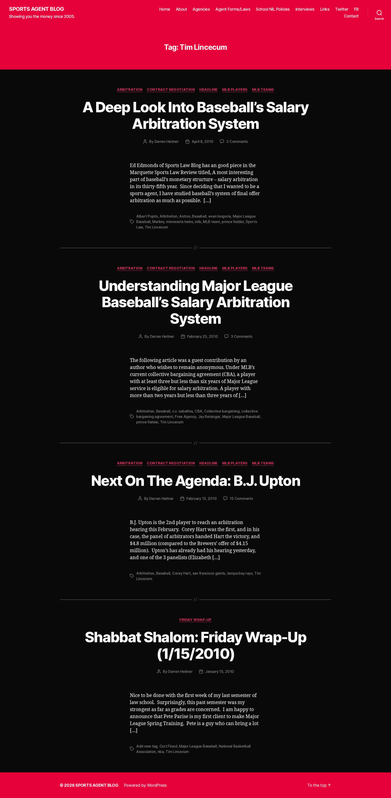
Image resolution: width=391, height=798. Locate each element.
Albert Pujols (147, 216)
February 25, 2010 (202, 336)
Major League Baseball (241, 416)
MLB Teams (263, 90)
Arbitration (129, 90)
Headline (208, 90)
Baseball (199, 216)
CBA (198, 411)
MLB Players (235, 90)
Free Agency (185, 416)
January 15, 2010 (219, 671)
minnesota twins (179, 221)
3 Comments (237, 141)
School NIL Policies (273, 9)
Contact (351, 16)
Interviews (305, 9)
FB (356, 9)
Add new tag (146, 746)
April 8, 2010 (202, 141)
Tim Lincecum (156, 227)
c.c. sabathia (182, 411)
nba (161, 751)
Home (164, 9)
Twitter (341, 9)
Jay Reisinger (209, 416)
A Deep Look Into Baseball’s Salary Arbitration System (195, 115)
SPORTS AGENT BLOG (36, 9)
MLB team (211, 221)
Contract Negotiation (171, 90)
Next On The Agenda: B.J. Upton (195, 480)
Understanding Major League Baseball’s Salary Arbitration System (196, 302)
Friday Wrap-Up (195, 620)
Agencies (201, 9)
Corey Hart (181, 573)
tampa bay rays (240, 573)
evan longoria (219, 216)
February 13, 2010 (201, 498)
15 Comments (241, 498)
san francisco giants (209, 573)
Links (325, 9)
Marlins (158, 221)
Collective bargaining (221, 411)
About (181, 9)
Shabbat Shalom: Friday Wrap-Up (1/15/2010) (195, 645)
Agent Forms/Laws (232, 9)
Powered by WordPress (145, 785)
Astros (184, 216)
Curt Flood (168, 746)
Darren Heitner (167, 141)
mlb (198, 221)
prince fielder (233, 221)
